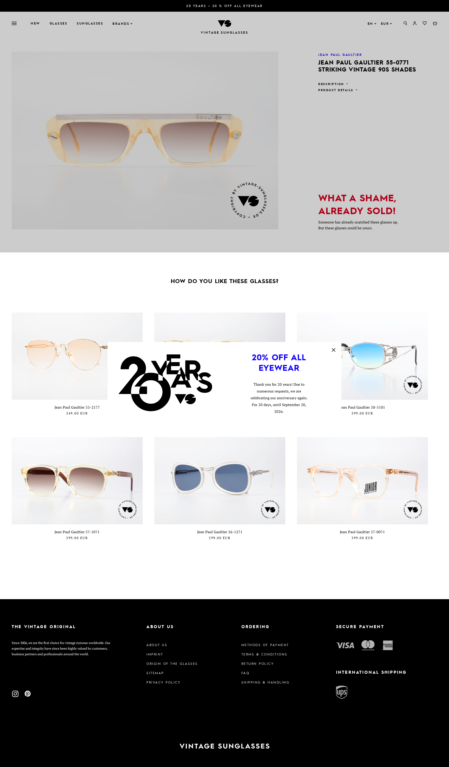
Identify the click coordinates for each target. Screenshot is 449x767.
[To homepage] (224, 746)
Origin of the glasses (172, 663)
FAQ (245, 673)
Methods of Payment (265, 645)
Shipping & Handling (265, 682)
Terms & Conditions (264, 654)
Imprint (154, 654)
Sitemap (155, 673)
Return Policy (257, 663)
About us (156, 645)
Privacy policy (163, 682)
